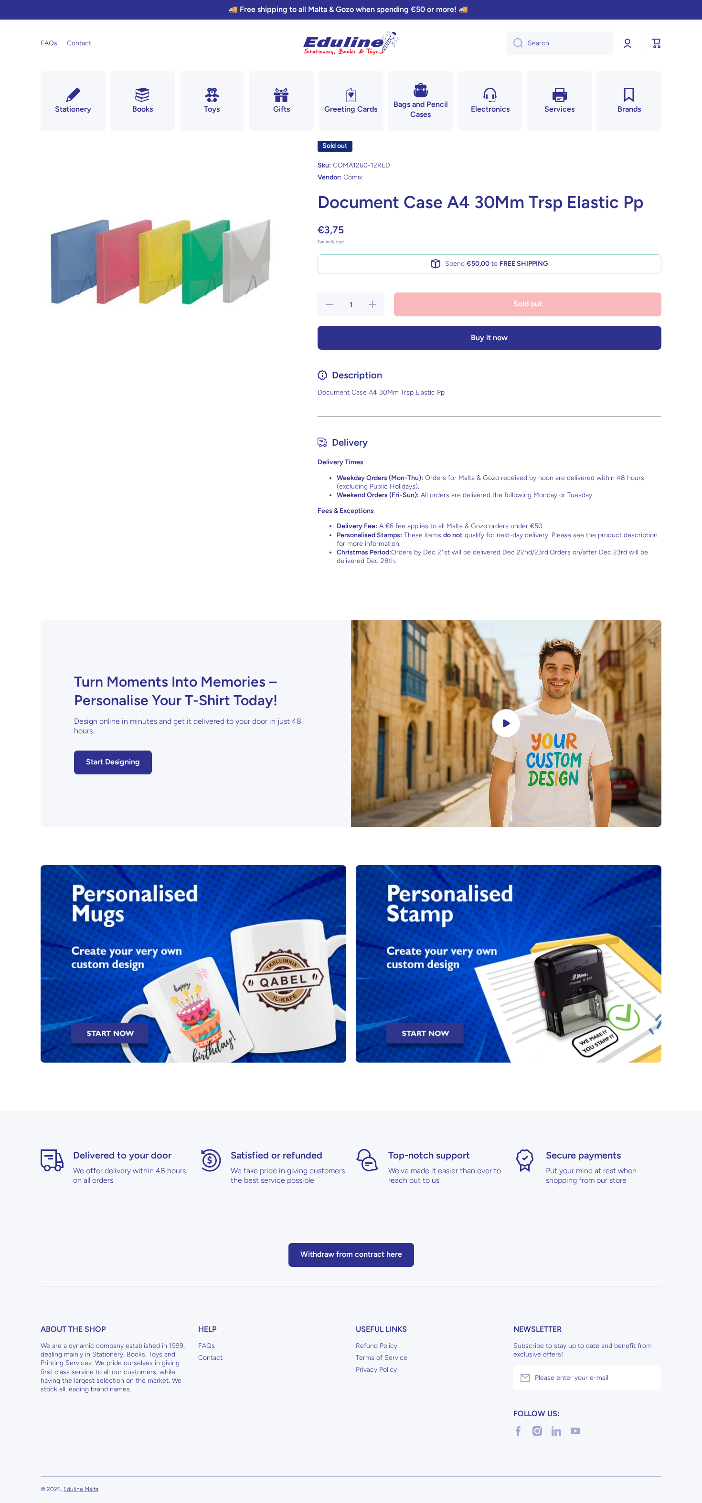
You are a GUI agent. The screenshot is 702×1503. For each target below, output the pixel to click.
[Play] (506, 723)
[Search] (514, 43)
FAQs (206, 1346)
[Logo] (351, 43)
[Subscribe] (649, 1378)
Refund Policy (376, 1346)
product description (628, 535)
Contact (210, 1358)
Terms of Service (381, 1358)
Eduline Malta (81, 1489)
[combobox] (559, 43)
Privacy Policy (376, 1370)
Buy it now (489, 337)
